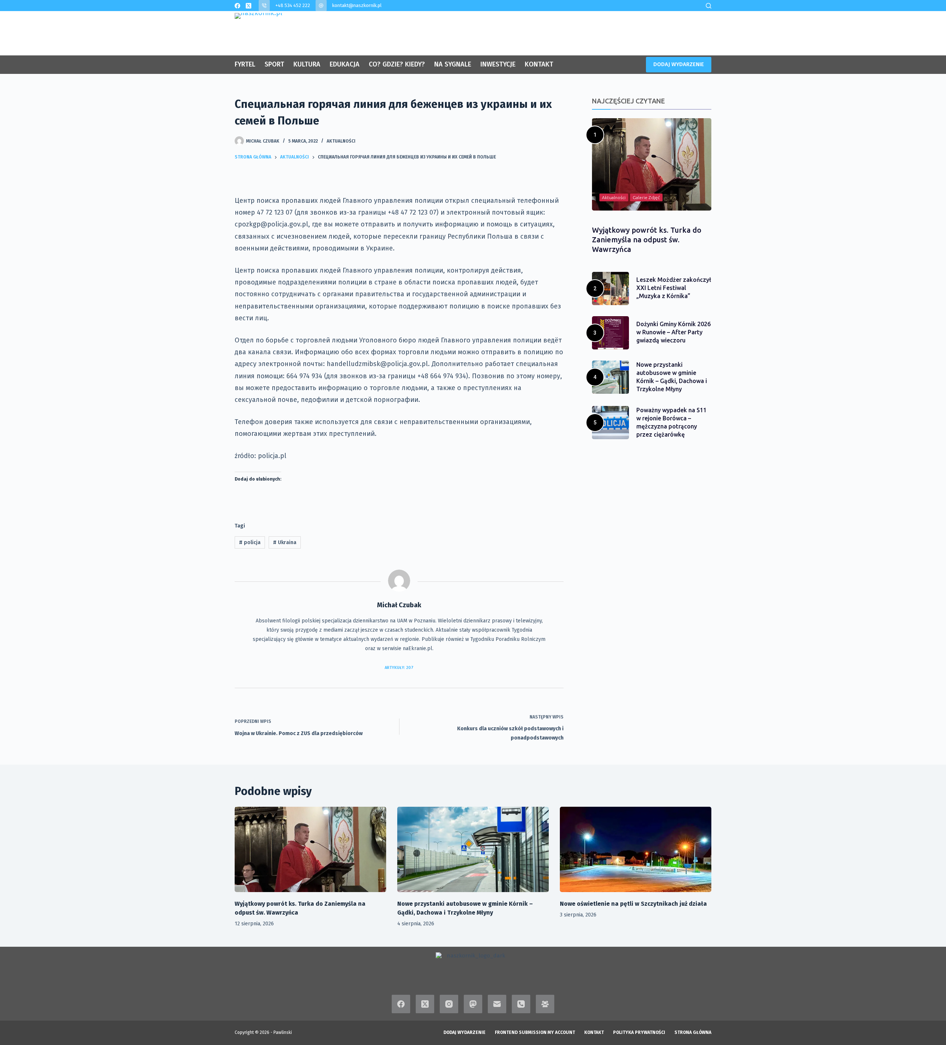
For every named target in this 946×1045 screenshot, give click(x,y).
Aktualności (341, 141)
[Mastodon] (473, 1004)
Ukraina (284, 542)
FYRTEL (245, 64)
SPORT (274, 64)
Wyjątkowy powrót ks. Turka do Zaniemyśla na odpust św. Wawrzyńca (646, 239)
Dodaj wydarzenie (464, 1032)
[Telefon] (521, 1004)
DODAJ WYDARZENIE (678, 64)
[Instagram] (449, 1004)
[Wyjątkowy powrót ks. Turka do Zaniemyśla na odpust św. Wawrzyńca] (310, 849)
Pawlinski (282, 1032)
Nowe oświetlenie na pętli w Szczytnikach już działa (633, 903)
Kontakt (594, 1032)
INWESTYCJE (497, 64)
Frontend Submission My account (535, 1032)
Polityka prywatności (639, 1032)
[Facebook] (237, 5)
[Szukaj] (708, 5)
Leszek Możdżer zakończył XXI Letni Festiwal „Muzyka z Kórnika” (673, 287)
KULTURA (306, 64)
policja (250, 542)
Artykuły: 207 (399, 667)
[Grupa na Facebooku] (545, 1004)
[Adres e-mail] (497, 1004)
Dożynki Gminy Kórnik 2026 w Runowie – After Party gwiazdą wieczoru (673, 332)
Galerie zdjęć (646, 197)
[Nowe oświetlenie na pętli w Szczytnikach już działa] (635, 849)
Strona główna (692, 1032)
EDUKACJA (345, 64)
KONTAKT (539, 64)
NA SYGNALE (452, 64)
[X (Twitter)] (248, 5)
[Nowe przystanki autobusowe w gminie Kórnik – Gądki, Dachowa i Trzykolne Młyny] (473, 849)
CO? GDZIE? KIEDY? (397, 64)
